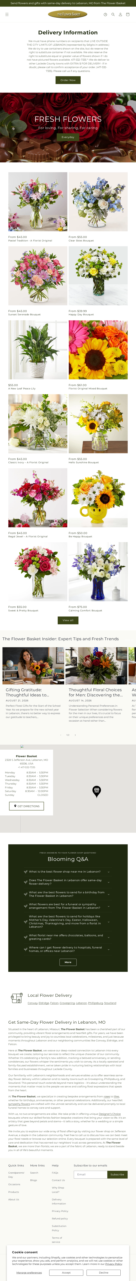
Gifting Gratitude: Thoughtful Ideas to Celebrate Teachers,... (28, 692)
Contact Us (58, 1180)
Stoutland (110, 1003)
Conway (32, 1003)
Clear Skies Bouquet (81, 240)
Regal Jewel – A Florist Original (28, 536)
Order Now (68, 80)
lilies (116, 1096)
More (68, 962)
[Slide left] (60, 735)
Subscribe (117, 1174)
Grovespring (67, 1003)
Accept (66, 1272)
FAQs (55, 1172)
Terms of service (57, 1239)
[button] (7, 14)
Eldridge (44, 1003)
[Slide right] (75, 735)
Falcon (54, 1003)
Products (13, 1192)
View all (68, 620)
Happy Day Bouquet (81, 314)
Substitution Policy (59, 1228)
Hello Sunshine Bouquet (84, 462)
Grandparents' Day (16, 1174)
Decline (103, 1272)
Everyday (68, 137)
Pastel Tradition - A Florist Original (30, 240)
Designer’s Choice (110, 1113)
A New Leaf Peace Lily (22, 388)
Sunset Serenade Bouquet (24, 314)
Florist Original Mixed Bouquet (88, 388)
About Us (13, 1199)
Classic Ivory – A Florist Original (28, 462)
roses (107, 1096)
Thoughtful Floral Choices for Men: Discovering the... (96, 692)
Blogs (33, 1180)
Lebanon (81, 1003)
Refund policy (60, 1218)
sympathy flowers (19, 1103)
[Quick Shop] (105, 14)
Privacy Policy (113, 1264)
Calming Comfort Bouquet (85, 610)
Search (34, 1172)
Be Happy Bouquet (80, 536)
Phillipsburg (95, 1003)
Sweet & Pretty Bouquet (23, 610)
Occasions (14, 1184)
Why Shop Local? (58, 1189)
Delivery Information (59, 1201)
